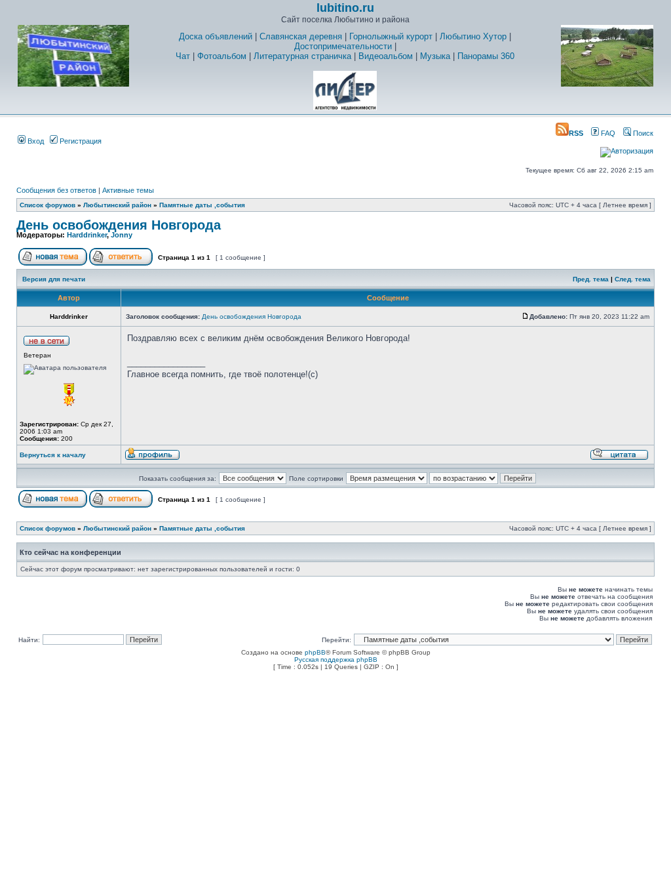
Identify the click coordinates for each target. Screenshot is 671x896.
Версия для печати (53, 279)
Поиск (642, 133)
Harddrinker (87, 235)
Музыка (435, 56)
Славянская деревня (300, 36)
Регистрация (80, 141)
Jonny (121, 235)
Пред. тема (591, 279)
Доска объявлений (215, 36)
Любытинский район (117, 205)
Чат (183, 56)
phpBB (315, 652)
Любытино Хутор (473, 36)
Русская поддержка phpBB (335, 659)
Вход (35, 141)
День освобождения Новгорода (118, 225)
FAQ (607, 133)
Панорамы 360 (485, 56)
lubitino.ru (345, 7)
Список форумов (47, 205)
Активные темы (128, 190)
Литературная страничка (302, 56)
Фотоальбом (221, 56)
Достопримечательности (343, 46)
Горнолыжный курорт (390, 36)
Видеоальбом (385, 56)
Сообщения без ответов (56, 190)
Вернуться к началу (53, 454)
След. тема (633, 279)
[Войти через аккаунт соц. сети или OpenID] (626, 149)
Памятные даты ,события (202, 205)
